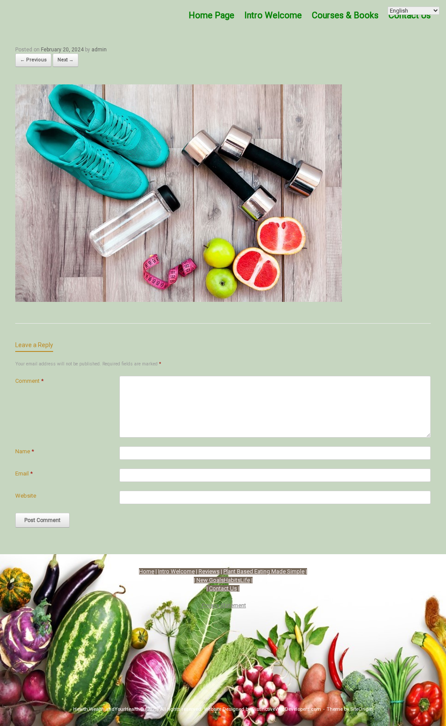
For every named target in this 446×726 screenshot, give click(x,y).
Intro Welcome (273, 15)
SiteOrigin (361, 709)
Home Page (211, 15)
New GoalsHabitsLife (223, 580)
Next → (65, 60)
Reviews (209, 571)
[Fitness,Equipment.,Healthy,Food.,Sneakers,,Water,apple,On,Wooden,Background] (178, 299)
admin (99, 50)
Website (25, 495)
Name (24, 451)
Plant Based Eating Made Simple (263, 571)
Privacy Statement (223, 605)
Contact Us (223, 588)
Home (146, 571)
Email (24, 473)
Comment (29, 381)
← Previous (33, 60)
